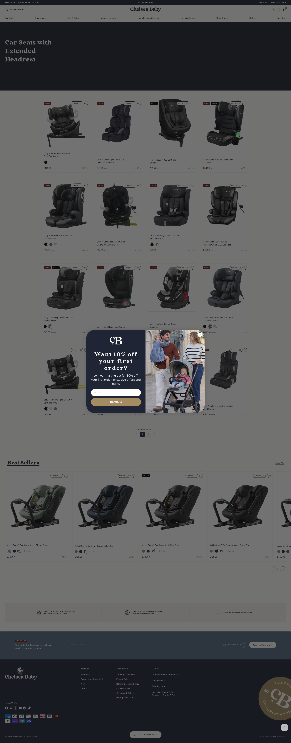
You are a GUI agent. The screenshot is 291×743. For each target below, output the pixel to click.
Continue (116, 402)
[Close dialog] (200, 334)
